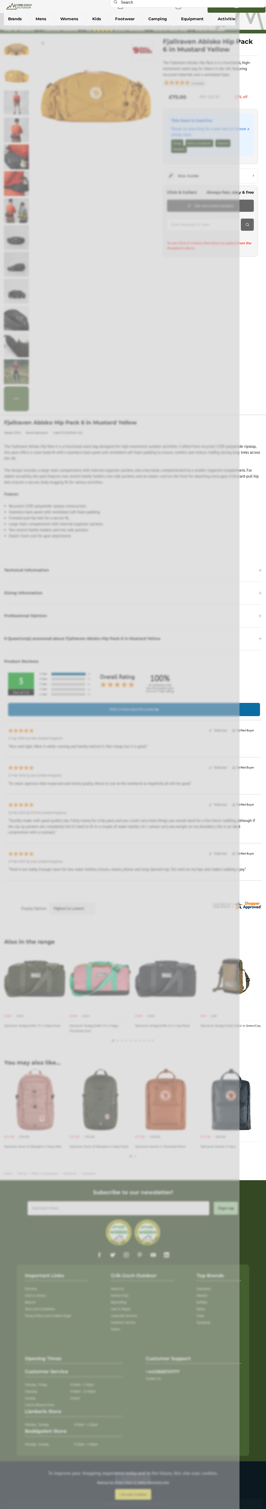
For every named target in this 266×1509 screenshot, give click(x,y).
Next (257, 998)
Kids (96, 19)
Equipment (192, 19)
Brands (15, 19)
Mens (41, 19)
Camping (157, 19)
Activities (227, 19)
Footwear (125, 19)
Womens (69, 19)
